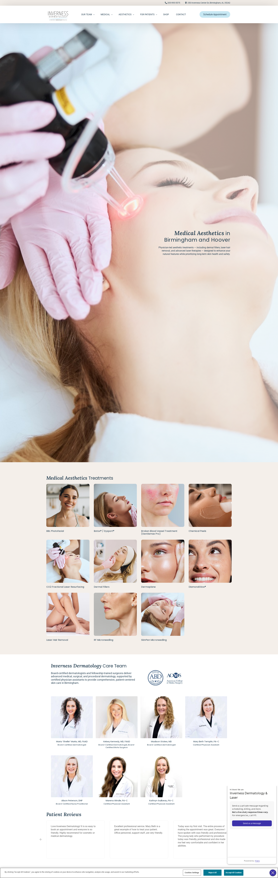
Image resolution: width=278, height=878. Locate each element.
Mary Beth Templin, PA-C (206, 741)
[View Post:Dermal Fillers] (115, 561)
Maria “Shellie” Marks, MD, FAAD (72, 741)
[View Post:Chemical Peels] (210, 505)
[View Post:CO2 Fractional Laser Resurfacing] (67, 561)
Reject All (212, 872)
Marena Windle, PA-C (117, 800)
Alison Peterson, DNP (72, 800)
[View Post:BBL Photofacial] (67, 505)
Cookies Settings (192, 872)
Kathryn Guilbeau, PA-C (161, 800)
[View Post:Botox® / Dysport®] (115, 505)
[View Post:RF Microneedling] (115, 614)
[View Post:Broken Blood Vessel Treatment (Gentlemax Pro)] (162, 505)
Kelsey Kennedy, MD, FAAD (116, 741)
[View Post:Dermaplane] (162, 561)
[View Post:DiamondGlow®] (210, 561)
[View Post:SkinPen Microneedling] (162, 614)
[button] (41, 839)
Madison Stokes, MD (161, 741)
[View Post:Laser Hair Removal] (67, 614)
